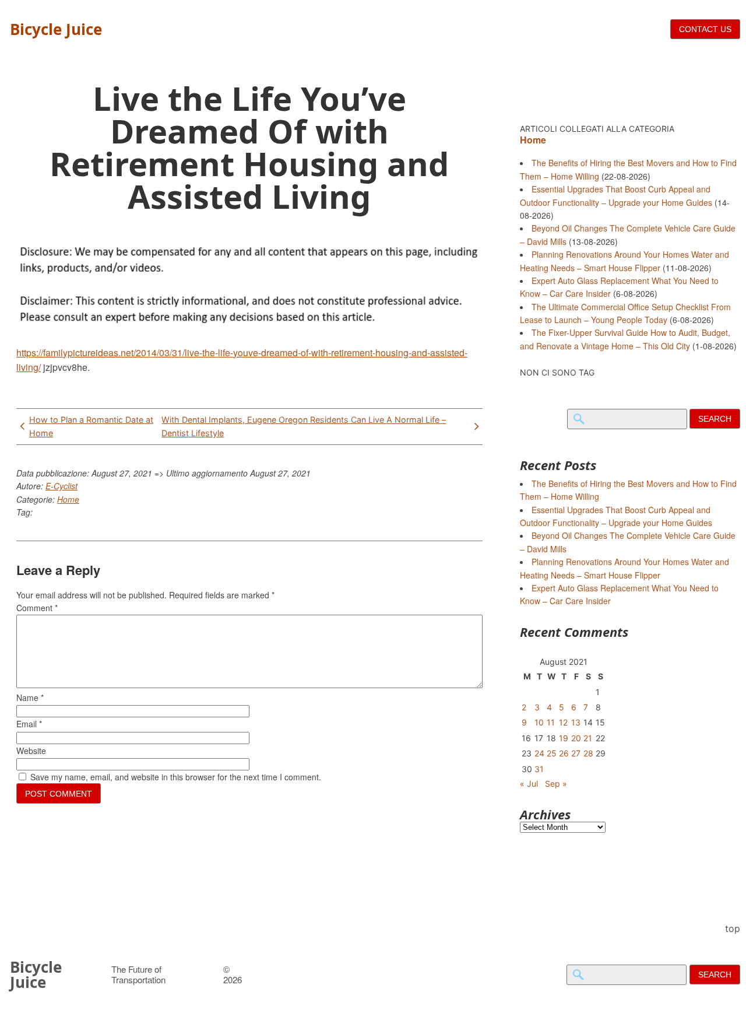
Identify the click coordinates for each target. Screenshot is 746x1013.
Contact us (705, 29)
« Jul (529, 783)
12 (563, 722)
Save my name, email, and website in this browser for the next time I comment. (175, 777)
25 (552, 753)
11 (551, 722)
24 (539, 753)
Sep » (556, 783)
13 (575, 722)
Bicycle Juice (56, 29)
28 (588, 753)
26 (564, 753)
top (732, 928)
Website (31, 750)
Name (30, 697)
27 (575, 753)
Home (68, 499)
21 (587, 738)
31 (539, 769)
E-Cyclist (61, 486)
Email (29, 724)
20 (576, 738)
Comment (37, 608)
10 (539, 722)
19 (563, 738)
